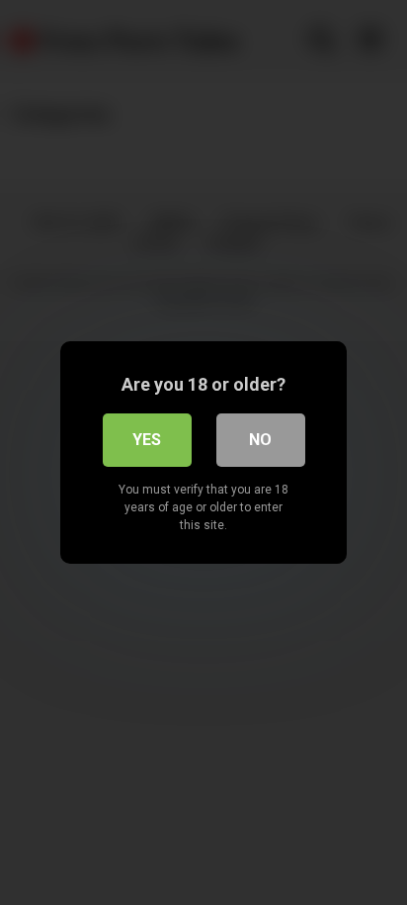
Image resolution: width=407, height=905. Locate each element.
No (260, 439)
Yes (146, 439)
